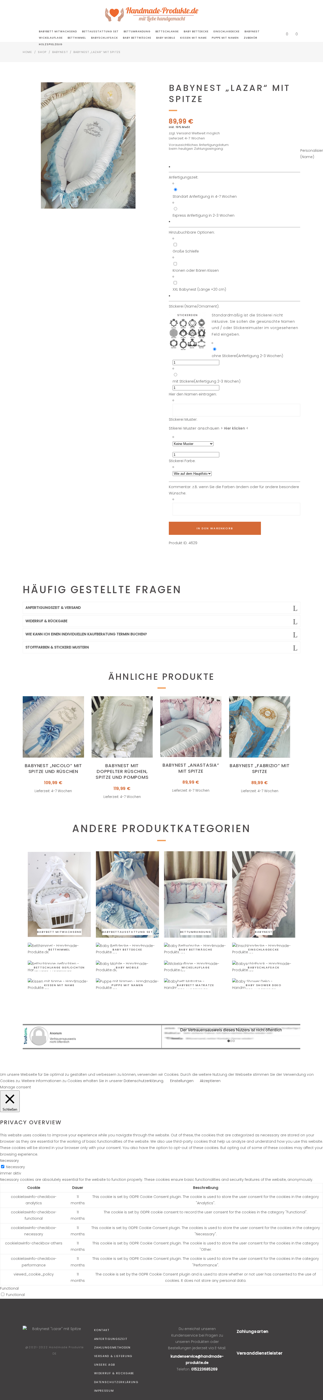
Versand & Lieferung (113, 1356)
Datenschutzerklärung (116, 1382)
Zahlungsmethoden (112, 1347)
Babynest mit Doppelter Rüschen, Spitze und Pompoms (122, 771)
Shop (42, 52)
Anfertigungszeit (110, 1339)
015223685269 (204, 1369)
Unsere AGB (104, 1365)
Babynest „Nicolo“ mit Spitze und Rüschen (53, 768)
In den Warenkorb (215, 528)
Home (27, 52)
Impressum (104, 1391)
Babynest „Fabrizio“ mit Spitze (260, 768)
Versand (183, 133)
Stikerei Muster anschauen (209, 428)
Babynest (60, 52)
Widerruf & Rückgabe (114, 1373)
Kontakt (102, 1330)
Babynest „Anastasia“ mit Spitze (191, 768)
